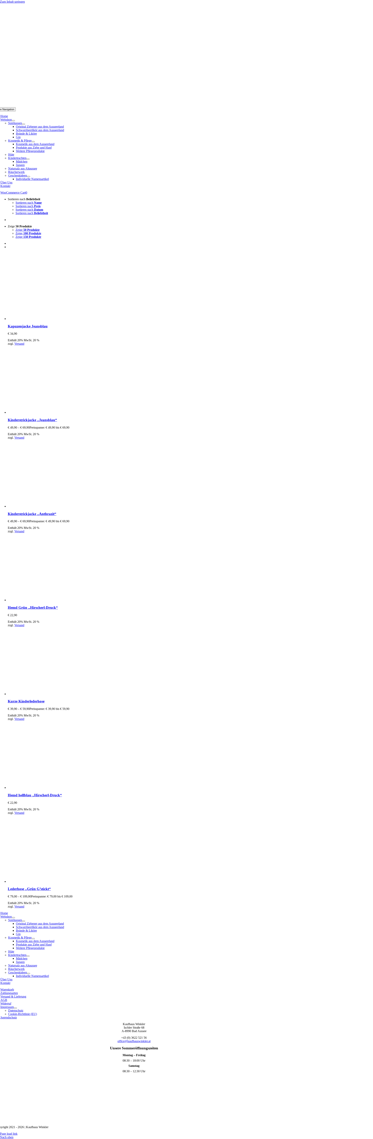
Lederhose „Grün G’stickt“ (29, 889)
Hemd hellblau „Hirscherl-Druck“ (35, 795)
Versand (19, 343)
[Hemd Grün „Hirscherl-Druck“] (42, 600)
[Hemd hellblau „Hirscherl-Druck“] (42, 787)
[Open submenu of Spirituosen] (23, 124)
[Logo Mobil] (186, 105)
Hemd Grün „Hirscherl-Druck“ (33, 607)
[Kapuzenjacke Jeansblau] (42, 318)
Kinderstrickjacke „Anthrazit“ (32, 514)
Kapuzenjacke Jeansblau (28, 326)
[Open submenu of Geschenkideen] (28, 176)
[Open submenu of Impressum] (15, 1008)
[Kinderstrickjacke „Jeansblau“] (42, 412)
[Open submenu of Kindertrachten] (28, 159)
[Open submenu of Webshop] (13, 120)
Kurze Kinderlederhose (26, 701)
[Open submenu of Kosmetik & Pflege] (33, 141)
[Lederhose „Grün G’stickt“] (42, 881)
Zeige (28, 229)
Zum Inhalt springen (12, 1)
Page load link (8, 1133)
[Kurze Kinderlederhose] (42, 694)
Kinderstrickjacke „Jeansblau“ (32, 420)
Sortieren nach (29, 202)
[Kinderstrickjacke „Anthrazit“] (42, 506)
